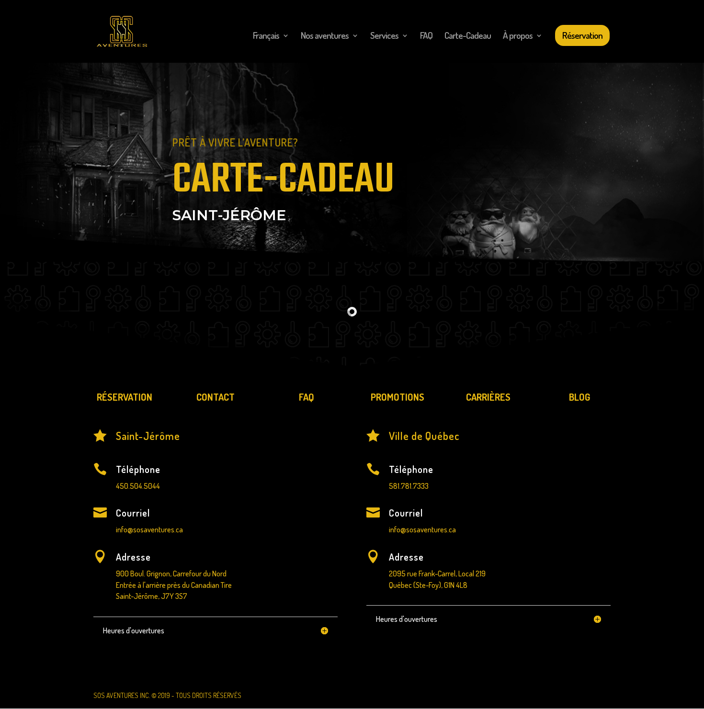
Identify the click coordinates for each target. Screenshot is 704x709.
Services (384, 36)
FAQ (426, 36)
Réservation (582, 35)
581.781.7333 (409, 486)
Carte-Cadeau (467, 36)
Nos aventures (325, 36)
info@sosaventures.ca (149, 529)
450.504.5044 (138, 486)
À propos (518, 36)
